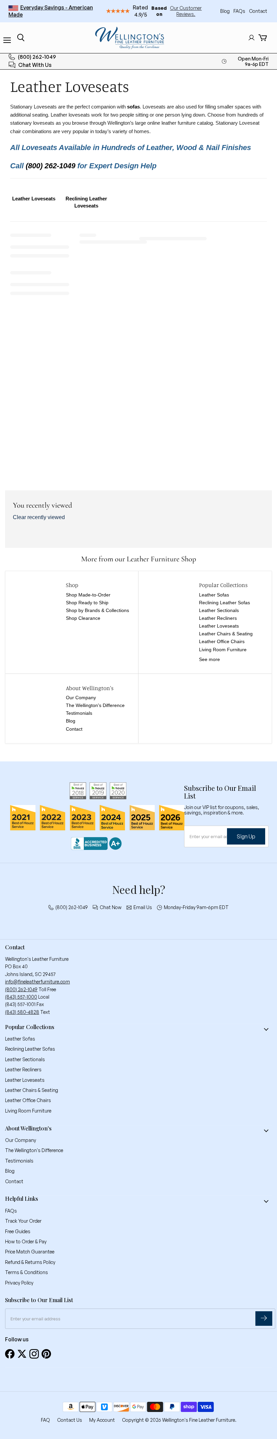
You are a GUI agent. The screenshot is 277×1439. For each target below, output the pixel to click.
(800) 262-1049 (37, 56)
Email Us (142, 907)
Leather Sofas (214, 594)
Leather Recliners (218, 618)
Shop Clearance (83, 618)
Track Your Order (23, 1221)
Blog (225, 11)
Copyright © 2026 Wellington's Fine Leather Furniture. (179, 1420)
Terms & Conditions (26, 1272)
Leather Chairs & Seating (226, 633)
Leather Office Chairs (222, 641)
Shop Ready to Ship (87, 602)
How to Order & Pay (26, 1241)
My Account (102, 1420)
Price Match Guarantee (29, 1251)
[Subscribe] (263, 1318)
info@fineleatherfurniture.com (37, 981)
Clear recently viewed (39, 517)
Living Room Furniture (223, 649)
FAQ (45, 1420)
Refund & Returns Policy (30, 1262)
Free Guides (17, 1231)
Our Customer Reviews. (186, 11)
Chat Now (111, 907)
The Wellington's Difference (95, 705)
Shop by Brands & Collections (97, 610)
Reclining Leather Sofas (224, 602)
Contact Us (69, 1420)
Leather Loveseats (219, 626)
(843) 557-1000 (21, 997)
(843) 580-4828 (22, 1012)
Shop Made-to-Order (88, 594)
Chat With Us (35, 65)
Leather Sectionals (219, 610)
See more (209, 659)
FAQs (239, 11)
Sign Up (246, 836)
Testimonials (79, 713)
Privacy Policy (19, 1283)
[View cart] (262, 37)
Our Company (81, 697)
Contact (258, 11)
